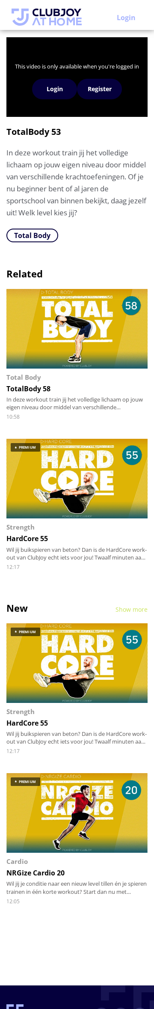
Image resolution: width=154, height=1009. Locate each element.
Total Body (32, 235)
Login (126, 17)
